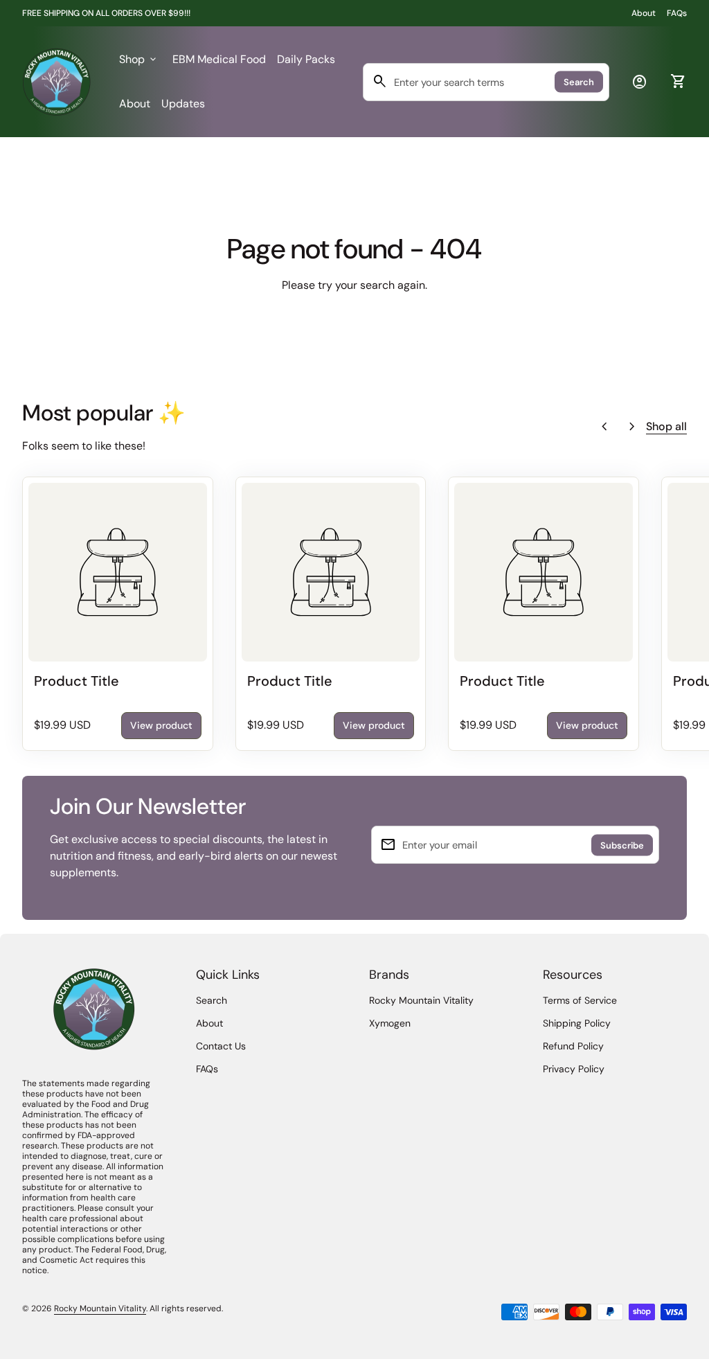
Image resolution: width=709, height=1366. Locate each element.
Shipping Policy (577, 1023)
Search (579, 82)
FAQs (677, 13)
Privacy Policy (573, 1069)
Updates (183, 103)
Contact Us (221, 1046)
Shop (139, 59)
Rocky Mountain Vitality (421, 1000)
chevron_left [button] (604, 426)
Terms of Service (580, 1000)
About (643, 13)
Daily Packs (306, 59)
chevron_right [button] (632, 426)
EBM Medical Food (219, 59)
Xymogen (390, 1023)
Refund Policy (573, 1046)
